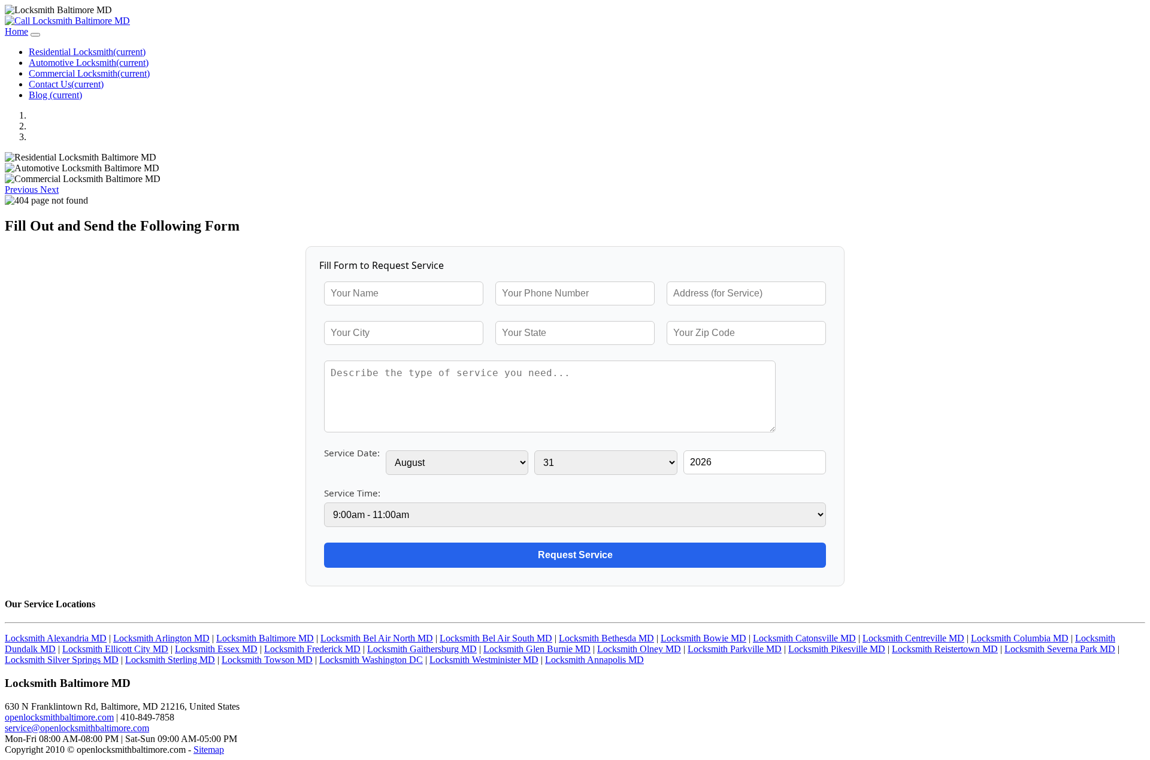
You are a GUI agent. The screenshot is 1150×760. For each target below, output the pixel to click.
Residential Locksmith (87, 52)
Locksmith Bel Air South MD (496, 638)
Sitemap (208, 749)
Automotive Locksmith (89, 62)
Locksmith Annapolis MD (594, 660)
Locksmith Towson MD (267, 660)
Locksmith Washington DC (371, 660)
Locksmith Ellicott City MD (115, 649)
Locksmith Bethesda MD (606, 638)
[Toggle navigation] (35, 35)
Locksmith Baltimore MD (265, 638)
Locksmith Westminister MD (483, 660)
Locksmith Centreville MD (913, 638)
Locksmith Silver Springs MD (62, 660)
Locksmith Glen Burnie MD (537, 649)
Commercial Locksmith (89, 73)
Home (16, 31)
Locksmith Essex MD (216, 649)
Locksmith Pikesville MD (836, 649)
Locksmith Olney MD (639, 649)
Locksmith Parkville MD (735, 649)
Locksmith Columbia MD (1020, 638)
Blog (55, 95)
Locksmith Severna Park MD (1059, 649)
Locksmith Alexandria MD (56, 638)
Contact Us (66, 84)
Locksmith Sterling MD (170, 660)
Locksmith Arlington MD (161, 638)
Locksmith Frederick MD (312, 649)
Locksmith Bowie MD (703, 638)
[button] (22, 189)
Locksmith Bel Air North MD (376, 638)
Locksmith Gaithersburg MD (422, 649)
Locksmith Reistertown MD (945, 649)
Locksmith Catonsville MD (804, 638)
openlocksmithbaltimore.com (59, 717)
